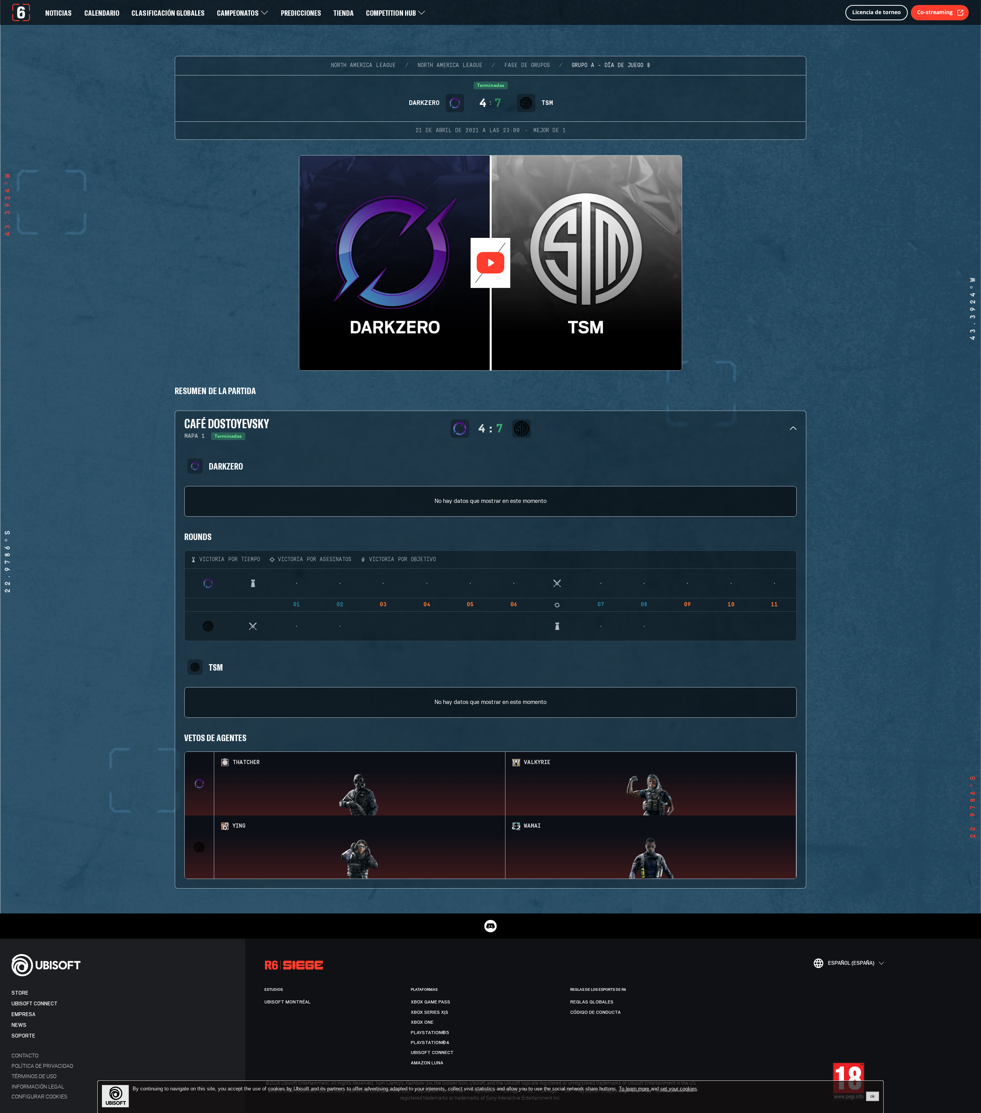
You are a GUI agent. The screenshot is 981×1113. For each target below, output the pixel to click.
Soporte (23, 1036)
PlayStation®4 (430, 1042)
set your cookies (678, 1089)
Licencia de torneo (876, 12)
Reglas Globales (592, 1002)
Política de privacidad (42, 1065)
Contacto (24, 1055)
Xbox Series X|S (429, 1012)
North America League (363, 65)
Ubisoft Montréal (287, 1002)
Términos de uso (33, 1076)
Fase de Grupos (527, 65)
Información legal (37, 1086)
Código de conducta (595, 1012)
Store (19, 993)
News (18, 1025)
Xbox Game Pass (430, 1002)
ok (872, 1096)
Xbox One (422, 1022)
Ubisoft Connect (34, 1004)
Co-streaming (935, 12)
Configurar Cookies (39, 1096)
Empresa (23, 1014)
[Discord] (490, 926)
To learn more (635, 1089)
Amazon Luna (427, 1063)
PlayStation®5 (430, 1032)
